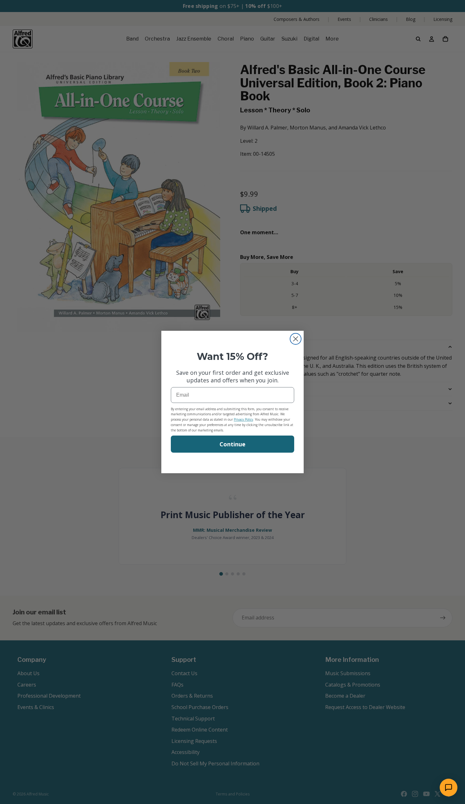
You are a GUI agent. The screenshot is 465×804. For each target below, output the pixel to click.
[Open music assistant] (448, 787)
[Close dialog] (295, 338)
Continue (232, 444)
